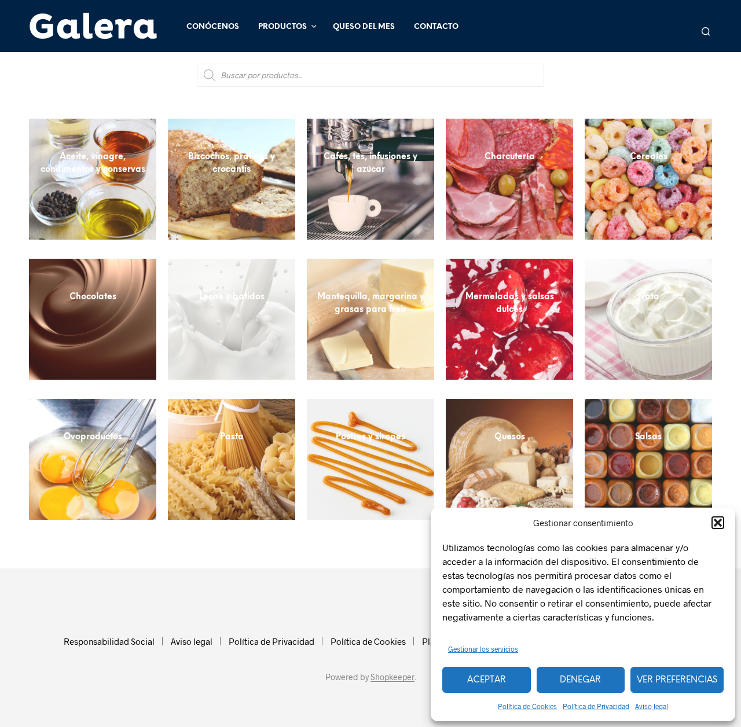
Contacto (436, 27)
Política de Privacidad (596, 706)
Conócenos (212, 27)
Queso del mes (364, 27)
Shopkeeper (392, 677)
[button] (718, 522)
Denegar (580, 680)
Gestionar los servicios (483, 649)
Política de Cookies (527, 706)
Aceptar (486, 680)
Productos (282, 27)
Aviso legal (651, 706)
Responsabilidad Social (109, 641)
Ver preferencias (677, 680)
